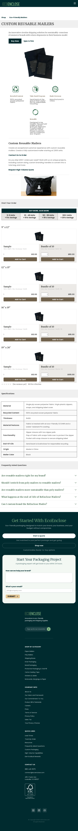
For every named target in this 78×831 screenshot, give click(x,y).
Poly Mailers (29, 655)
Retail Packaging (30, 665)
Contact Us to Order (18, 155)
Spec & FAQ (29, 41)
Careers (27, 706)
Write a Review (34, 384)
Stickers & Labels (31, 676)
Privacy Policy (29, 716)
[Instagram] (39, 810)
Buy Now (15, 41)
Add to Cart (20, 259)
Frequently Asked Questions (35, 746)
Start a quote (39, 536)
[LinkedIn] (33, 810)
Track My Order (30, 739)
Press (27, 709)
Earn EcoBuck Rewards (33, 756)
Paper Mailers (29, 651)
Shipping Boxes (30, 658)
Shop (3, 17)
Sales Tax (28, 720)
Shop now (39, 545)
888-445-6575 (30, 769)
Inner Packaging (30, 662)
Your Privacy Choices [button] (32, 723)
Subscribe (48, 629)
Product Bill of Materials (33, 702)
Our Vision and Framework (34, 695)
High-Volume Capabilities (34, 753)
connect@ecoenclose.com (34, 773)
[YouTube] (45, 810)
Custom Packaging (31, 750)
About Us (28, 692)
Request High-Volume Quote (21, 170)
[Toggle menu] (75, 3)
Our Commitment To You (34, 699)
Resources (28, 743)
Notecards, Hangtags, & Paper (35, 679)
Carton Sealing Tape (32, 672)
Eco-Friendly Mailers (18, 17)
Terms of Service (31, 713)
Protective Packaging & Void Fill (36, 669)
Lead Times (29, 736)
